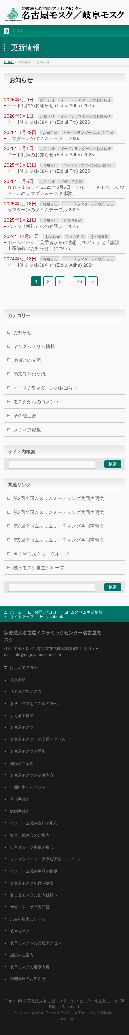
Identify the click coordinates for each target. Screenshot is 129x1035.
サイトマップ (22, 616)
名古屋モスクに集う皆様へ (34, 895)
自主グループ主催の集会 (32, 847)
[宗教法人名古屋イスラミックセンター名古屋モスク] (64, 14)
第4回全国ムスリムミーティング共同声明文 (58, 526)
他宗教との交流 (29, 374)
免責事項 (18, 679)
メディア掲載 (71, 182)
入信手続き (20, 799)
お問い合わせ (46, 612)
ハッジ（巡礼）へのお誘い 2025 (42, 226)
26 (79, 281)
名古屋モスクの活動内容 (32, 775)
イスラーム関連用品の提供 (34, 871)
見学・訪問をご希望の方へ (34, 703)
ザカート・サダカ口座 (30, 907)
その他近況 (72, 220)
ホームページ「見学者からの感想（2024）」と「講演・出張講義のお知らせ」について (65, 245)
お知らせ (47, 100)
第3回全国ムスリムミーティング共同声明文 (58, 512)
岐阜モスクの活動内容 (30, 967)
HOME (9, 62)
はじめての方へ (24, 667)
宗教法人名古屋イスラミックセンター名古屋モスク (72, 1001)
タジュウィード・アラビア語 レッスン (45, 859)
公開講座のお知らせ (28, 978)
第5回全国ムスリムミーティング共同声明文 (58, 540)
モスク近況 (75, 237)
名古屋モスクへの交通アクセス (37, 739)
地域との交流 (27, 360)
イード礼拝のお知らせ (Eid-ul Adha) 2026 (50, 105)
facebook (54, 616)
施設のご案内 (22, 763)
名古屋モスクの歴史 (28, 751)
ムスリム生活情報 (87, 612)
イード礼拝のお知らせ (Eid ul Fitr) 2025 (48, 171)
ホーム (16, 612)
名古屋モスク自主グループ (41, 554)
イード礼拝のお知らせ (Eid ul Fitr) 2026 (48, 122)
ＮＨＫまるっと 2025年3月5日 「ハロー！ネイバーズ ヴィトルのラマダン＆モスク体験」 (65, 190)
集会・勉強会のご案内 (30, 835)
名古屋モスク (22, 727)
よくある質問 (22, 715)
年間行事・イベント (28, 787)
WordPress (46, 1013)
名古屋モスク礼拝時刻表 (32, 883)
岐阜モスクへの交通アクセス (36, 943)
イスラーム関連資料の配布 (34, 823)
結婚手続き (20, 811)
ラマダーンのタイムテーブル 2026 (43, 138)
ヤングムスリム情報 (34, 346)
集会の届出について (28, 919)
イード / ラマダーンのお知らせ (86, 100)
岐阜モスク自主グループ (38, 567)
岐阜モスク (20, 931)
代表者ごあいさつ (26, 691)
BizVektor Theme (76, 1013)
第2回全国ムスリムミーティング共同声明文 (58, 498)
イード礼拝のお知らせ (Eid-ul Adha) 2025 (50, 154)
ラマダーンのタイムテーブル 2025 (43, 209)
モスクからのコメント (36, 401)
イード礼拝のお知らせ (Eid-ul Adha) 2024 (50, 265)
